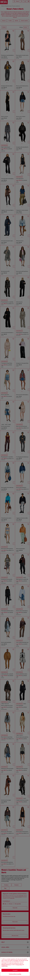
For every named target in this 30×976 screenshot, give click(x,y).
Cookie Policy (4, 966)
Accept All (15, 970)
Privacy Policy (19, 964)
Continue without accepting (15, 974)
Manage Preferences (6, 964)
